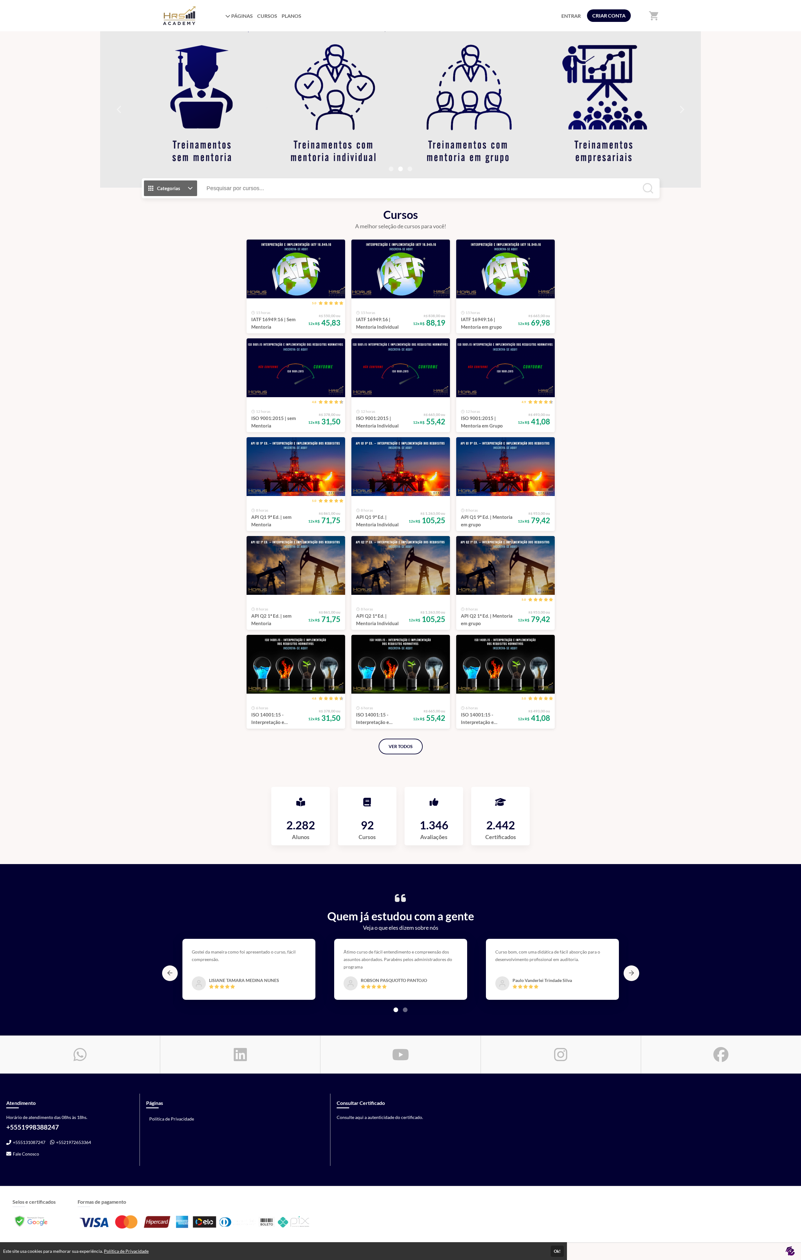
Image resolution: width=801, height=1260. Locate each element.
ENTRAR (571, 16)
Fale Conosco (26, 1153)
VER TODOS (401, 746)
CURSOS (267, 16)
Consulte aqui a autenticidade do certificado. (380, 1117)
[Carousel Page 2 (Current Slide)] (400, 169)
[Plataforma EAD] (790, 1251)
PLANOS (291, 16)
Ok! (557, 1251)
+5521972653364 (73, 1142)
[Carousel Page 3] (410, 169)
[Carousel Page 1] (391, 169)
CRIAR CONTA (608, 15)
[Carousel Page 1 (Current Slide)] (395, 1010)
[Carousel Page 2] (405, 1010)
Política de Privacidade (171, 1118)
